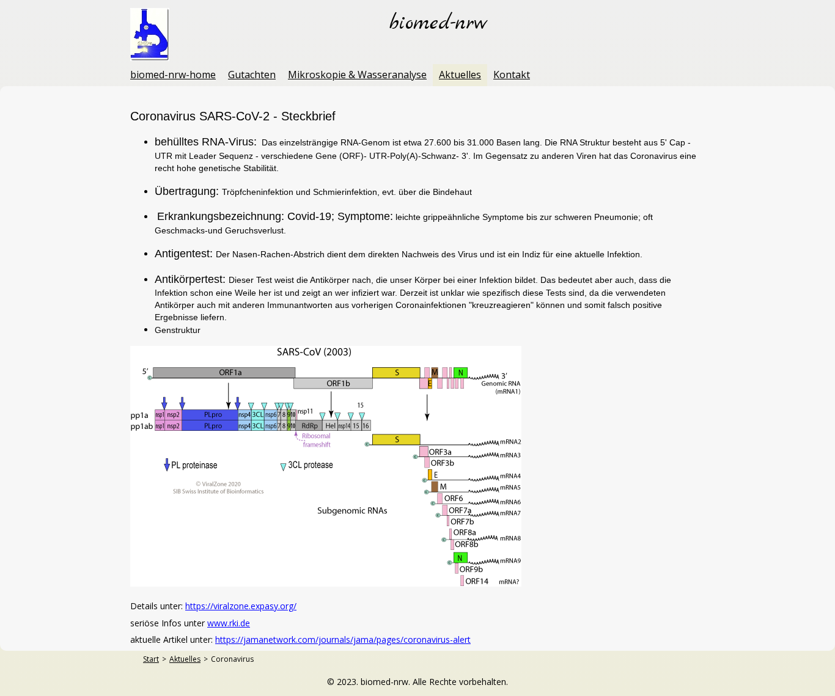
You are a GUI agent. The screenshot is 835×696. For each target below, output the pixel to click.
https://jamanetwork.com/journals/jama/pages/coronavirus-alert (343, 639)
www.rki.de (228, 623)
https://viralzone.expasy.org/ (240, 606)
